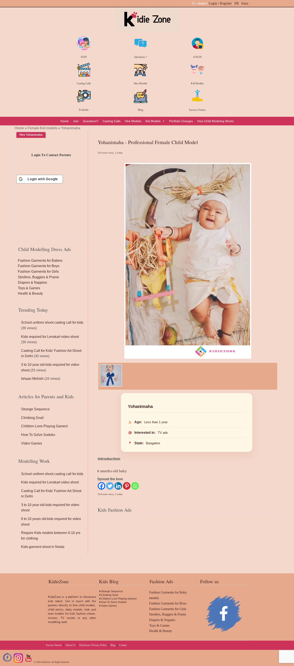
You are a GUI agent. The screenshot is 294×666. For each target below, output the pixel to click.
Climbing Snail (32, 418)
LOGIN (197, 56)
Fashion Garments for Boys (38, 266)
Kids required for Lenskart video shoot (50, 336)
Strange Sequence (35, 409)
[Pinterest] (126, 486)
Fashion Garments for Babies (40, 260)
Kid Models (197, 83)
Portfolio (83, 109)
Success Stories (197, 109)
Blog (140, 109)
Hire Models (140, 83)
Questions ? (140, 56)
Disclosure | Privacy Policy (93, 645)
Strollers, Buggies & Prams (38, 277)
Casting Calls (84, 83)
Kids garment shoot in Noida (42, 547)
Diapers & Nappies (32, 282)
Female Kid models (42, 128)
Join (76, 121)
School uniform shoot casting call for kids (52, 322)
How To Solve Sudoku (38, 435)
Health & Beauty (30, 293)
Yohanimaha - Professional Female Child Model (148, 142)
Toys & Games (29, 288)
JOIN (84, 56)
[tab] (31, 135)
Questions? (90, 121)
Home (64, 121)
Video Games (31, 443)
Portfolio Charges (181, 121)
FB (236, 3)
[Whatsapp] (135, 486)
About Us (70, 645)
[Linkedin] (118, 486)
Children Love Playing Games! (44, 426)
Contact (123, 645)
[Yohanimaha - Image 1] (110, 385)
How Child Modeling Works (215, 121)
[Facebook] (101, 486)
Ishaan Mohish (32, 378)
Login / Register (220, 3)
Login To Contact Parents (51, 155)
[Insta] (18, 662)
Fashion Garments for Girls (38, 271)
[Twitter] (110, 486)
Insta (244, 3)
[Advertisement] (186, 544)
